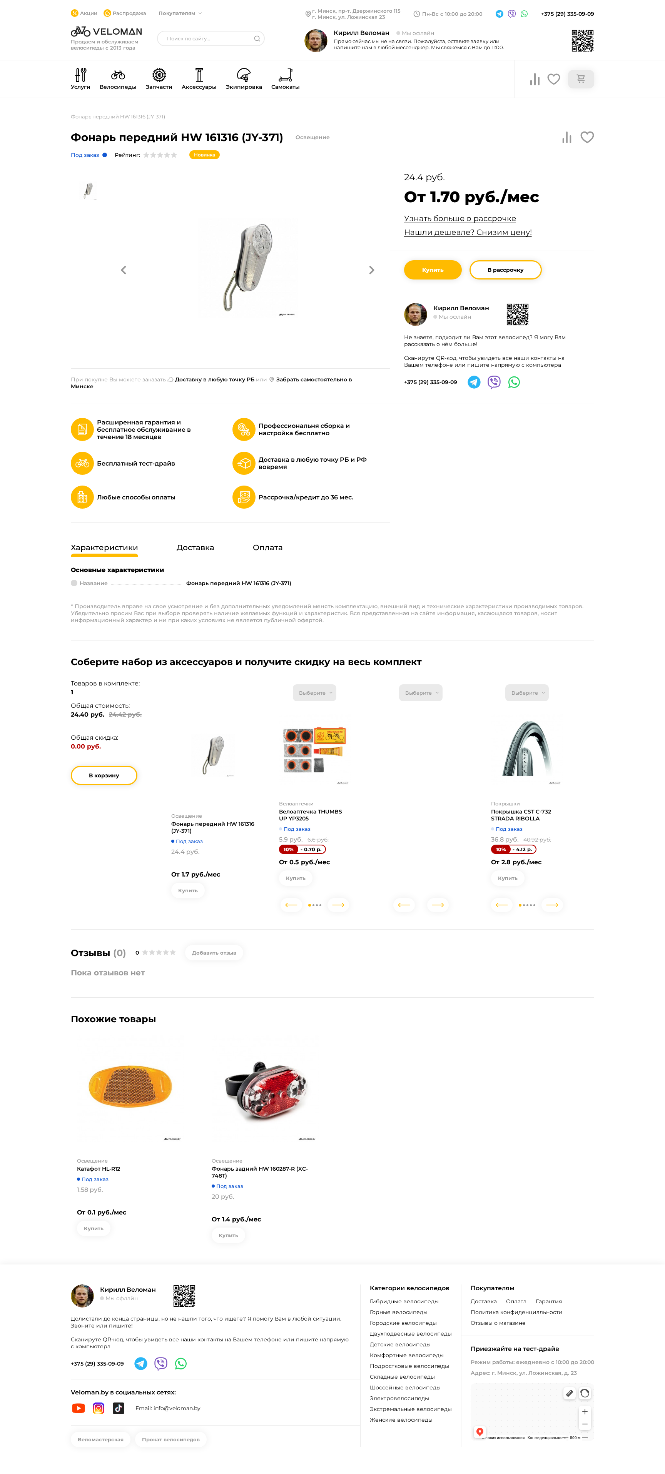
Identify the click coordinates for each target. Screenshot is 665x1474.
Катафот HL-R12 (98, 1168)
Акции (88, 13)
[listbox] (314, 692)
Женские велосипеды (401, 1419)
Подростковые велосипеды (409, 1366)
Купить (433, 269)
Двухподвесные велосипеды (411, 1333)
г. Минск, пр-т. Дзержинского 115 (356, 11)
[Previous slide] (291, 905)
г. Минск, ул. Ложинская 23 (348, 17)
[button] (123, 269)
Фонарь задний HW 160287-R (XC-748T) (260, 1172)
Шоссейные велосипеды (405, 1387)
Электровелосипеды (399, 1398)
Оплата (516, 1301)
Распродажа (129, 13)
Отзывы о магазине (498, 1322)
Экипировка (244, 86)
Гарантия (549, 1301)
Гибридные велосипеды (404, 1301)
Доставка (484, 1301)
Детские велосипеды (400, 1344)
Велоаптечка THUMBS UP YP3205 (310, 815)
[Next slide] (338, 905)
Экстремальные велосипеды (411, 1409)
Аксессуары (199, 86)
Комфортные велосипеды (407, 1355)
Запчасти (159, 86)
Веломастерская (101, 1439)
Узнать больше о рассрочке (460, 218)
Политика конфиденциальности (517, 1312)
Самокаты (285, 86)
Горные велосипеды (399, 1312)
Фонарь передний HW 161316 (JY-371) (212, 827)
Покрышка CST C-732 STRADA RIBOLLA (521, 815)
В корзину (104, 775)
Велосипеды (118, 86)
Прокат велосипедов (171, 1439)
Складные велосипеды (402, 1376)
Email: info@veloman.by (168, 1408)
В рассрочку (506, 269)
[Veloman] (106, 31)
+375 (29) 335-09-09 (567, 13)
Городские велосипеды (403, 1322)
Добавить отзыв (214, 953)
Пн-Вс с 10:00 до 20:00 (452, 14)
